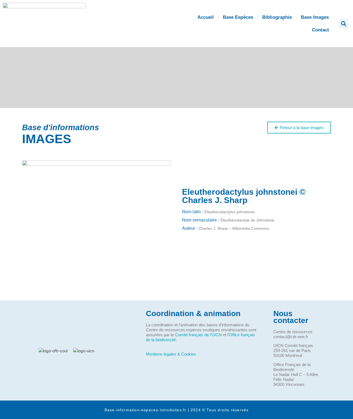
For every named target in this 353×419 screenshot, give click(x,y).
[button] (343, 23)
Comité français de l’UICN (198, 334)
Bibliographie (277, 17)
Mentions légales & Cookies (171, 354)
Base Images (315, 17)
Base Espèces (238, 17)
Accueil (205, 17)
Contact (320, 30)
